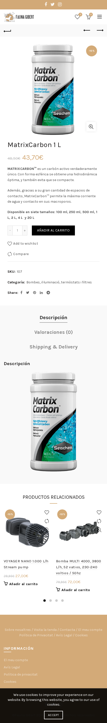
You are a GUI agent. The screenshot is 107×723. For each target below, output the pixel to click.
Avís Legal (64, 635)
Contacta (67, 630)
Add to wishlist (25, 243)
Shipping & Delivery (54, 347)
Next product (99, 31)
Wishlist (80, 14)
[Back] (7, 31)
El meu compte (90, 630)
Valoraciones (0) (53, 332)
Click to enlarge (91, 126)
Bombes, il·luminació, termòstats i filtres (59, 282)
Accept (53, 715)
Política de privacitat (21, 674)
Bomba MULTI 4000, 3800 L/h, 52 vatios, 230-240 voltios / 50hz (78, 567)
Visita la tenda (45, 630)
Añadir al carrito (53, 230)
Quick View (46, 530)
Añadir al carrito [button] (23, 584)
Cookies (81, 635)
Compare (21, 254)
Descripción (53, 317)
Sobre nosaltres (18, 630)
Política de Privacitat (36, 635)
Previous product (87, 31)
